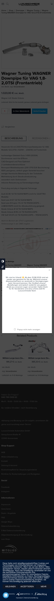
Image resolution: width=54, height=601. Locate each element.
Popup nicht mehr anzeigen (28, 329)
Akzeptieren (27, 586)
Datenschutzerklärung (31, 597)
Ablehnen (10, 586)
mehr (43, 586)
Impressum (19, 597)
